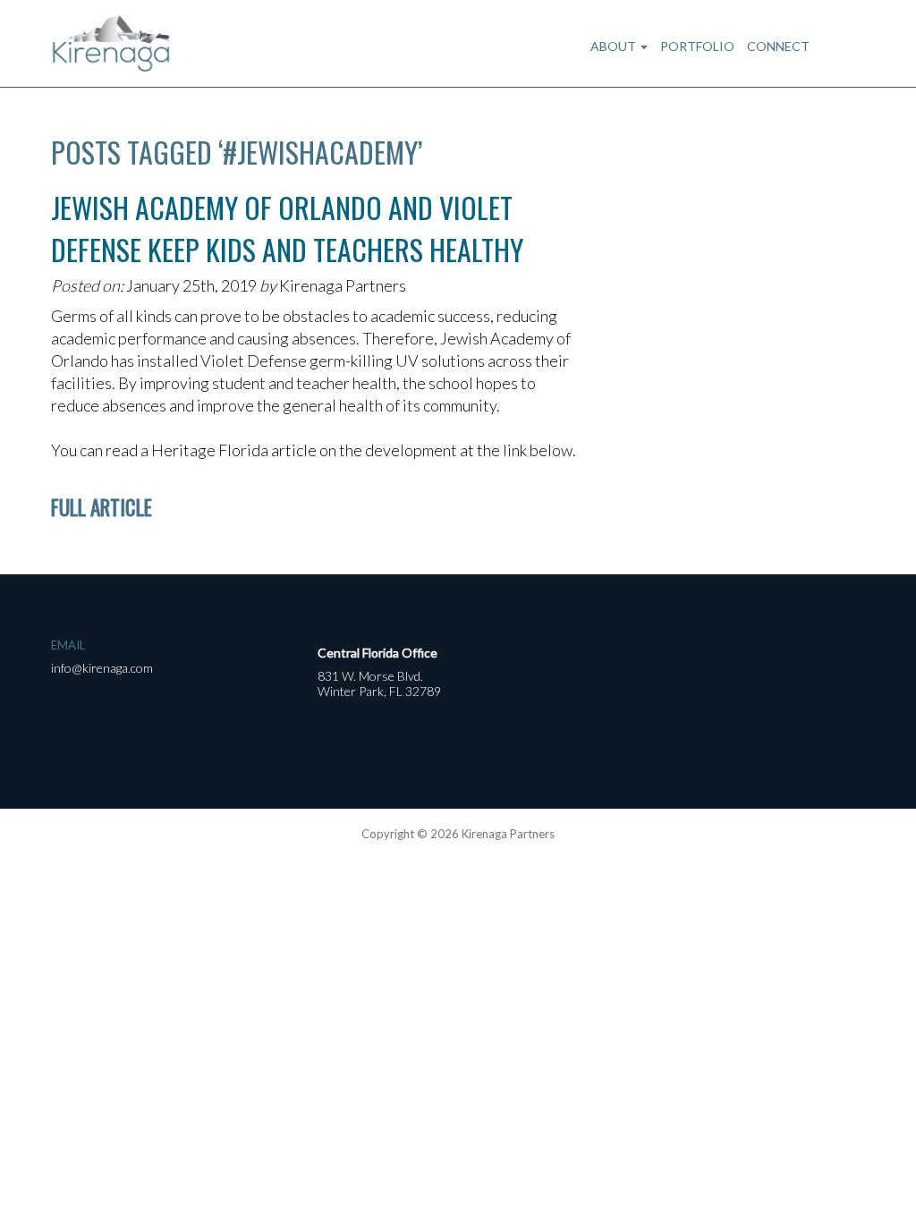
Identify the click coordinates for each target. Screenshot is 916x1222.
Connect (778, 46)
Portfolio (697, 46)
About (614, 46)
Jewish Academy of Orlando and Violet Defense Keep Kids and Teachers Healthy (287, 228)
